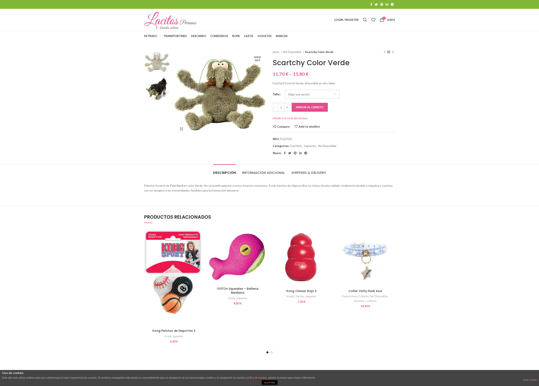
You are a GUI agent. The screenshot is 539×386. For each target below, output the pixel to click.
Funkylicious (349, 296)
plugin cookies (530, 380)
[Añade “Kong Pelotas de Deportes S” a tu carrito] (200, 244)
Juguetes (310, 146)
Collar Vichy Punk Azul (365, 291)
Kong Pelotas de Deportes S (173, 331)
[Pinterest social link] (381, 4)
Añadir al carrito (310, 107)
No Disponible (292, 52)
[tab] (224, 170)
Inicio (276, 52)
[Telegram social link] (392, 4)
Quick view (200, 253)
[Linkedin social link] (387, 4)
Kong (167, 336)
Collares (364, 296)
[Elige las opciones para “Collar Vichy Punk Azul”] (392, 244)
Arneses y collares (365, 301)
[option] (157, 62)
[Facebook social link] (371, 4)
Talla (276, 94)
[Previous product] (384, 52)
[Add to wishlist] (200, 234)
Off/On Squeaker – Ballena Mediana (237, 291)
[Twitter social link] (376, 4)
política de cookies (256, 377)
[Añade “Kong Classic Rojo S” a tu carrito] (328, 244)
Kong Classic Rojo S (301, 291)
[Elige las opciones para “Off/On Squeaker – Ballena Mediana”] (264, 244)
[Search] (365, 20)
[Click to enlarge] (181, 129)
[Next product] (393, 52)
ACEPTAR (269, 382)
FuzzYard (296, 146)
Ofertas (299, 296)
